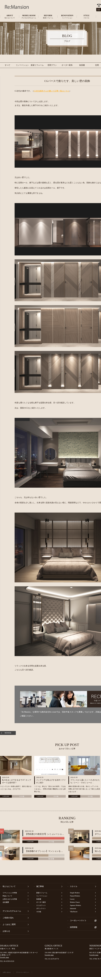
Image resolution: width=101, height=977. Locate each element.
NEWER (8, 733)
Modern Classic (75, 902)
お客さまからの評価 (10, 899)
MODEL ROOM (29, 17)
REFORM (48, 17)
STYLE (86, 17)
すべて (7, 65)
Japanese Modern (75, 905)
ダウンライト (41, 908)
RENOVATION (67, 17)
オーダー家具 (67, 65)
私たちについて (9, 886)
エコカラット (41, 905)
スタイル (73, 886)
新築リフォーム (37, 65)
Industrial (73, 908)
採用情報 (73, 927)
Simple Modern (75, 893)
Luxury (72, 899)
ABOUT (10, 17)
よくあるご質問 (9, 924)
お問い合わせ (7, 972)
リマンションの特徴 (10, 893)
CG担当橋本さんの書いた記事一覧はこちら (51, 91)
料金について (7, 896)
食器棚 (82, 65)
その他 (21, 796)
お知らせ (6, 931)
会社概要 (6, 902)
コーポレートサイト (78, 921)
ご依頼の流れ (8, 918)
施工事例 (40, 886)
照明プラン (52, 65)
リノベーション (22, 65)
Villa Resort (73, 912)
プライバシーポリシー (22, 972)
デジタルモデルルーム (12, 911)
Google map (4, 957)
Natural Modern (75, 896)
